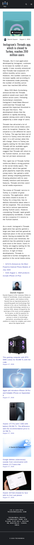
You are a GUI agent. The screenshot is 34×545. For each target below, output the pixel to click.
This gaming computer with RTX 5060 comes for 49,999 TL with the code (17, 359)
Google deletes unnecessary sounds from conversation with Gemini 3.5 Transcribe (15, 462)
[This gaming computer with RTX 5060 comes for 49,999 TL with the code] (17, 353)
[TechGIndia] (5, 4)
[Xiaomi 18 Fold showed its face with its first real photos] (17, 489)
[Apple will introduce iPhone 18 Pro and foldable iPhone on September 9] (17, 386)
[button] (26, 4)
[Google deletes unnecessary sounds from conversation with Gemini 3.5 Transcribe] (17, 455)
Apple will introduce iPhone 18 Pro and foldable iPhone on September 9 (16, 393)
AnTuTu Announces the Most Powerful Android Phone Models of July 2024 (16, 267)
